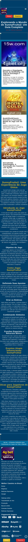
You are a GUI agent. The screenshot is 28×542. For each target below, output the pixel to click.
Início (7, 30)
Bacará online (5, 505)
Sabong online (5, 498)
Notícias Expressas (16, 30)
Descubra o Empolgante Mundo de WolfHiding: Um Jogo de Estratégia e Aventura (13, 72)
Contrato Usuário (6, 508)
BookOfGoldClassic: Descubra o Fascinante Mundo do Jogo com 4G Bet (12, 120)
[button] (25, 9)
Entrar (3, 486)
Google (3, 494)
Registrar (4, 488)
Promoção (4, 503)
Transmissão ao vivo (7, 500)
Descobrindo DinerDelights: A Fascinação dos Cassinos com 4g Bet (13, 165)
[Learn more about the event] (14, 3)
